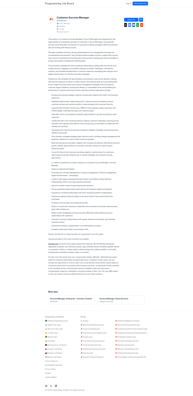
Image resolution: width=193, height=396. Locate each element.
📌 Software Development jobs (126, 353)
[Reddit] (141, 25)
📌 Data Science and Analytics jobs (93, 333)
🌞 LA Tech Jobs (51, 333)
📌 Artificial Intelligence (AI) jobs (127, 321)
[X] (125, 25)
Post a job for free (140, 3)
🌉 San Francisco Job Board (55, 345)
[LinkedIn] (133, 25)
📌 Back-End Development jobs (92, 325)
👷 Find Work (50, 341)
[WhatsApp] (137, 25)
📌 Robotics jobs (86, 353)
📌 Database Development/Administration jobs (131, 333)
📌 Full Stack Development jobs (127, 341)
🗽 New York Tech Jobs (54, 329)
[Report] (141, 20)
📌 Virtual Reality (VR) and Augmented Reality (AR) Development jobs (131, 357)
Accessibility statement (53, 365)
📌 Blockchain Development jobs (127, 325)
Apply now (131, 20)
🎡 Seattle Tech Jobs (53, 325)
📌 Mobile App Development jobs (93, 349)
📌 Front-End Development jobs (92, 341)
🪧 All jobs (84, 321)
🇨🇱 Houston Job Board (53, 349)
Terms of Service (51, 361)
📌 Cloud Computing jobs (90, 329)
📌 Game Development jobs (90, 345)
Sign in (128, 4)
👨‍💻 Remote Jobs (51, 337)
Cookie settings (51, 377)
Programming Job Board (59, 3)
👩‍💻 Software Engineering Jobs (56, 321)
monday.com (62, 20)
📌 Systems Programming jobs (91, 357)
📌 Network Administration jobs (127, 349)
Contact (48, 373)
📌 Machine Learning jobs (124, 345)
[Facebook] (129, 25)
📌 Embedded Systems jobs (125, 337)
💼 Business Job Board (53, 353)
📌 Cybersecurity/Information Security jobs (131, 329)
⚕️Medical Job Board (53, 357)
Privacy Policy (50, 369)
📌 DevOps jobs (86, 337)
